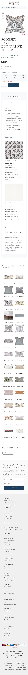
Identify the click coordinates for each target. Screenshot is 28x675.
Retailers (6, 575)
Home (3, 7)
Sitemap (6, 635)
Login (5, 602)
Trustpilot (14, 647)
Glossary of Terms (9, 617)
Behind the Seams (9, 593)
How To (6, 613)
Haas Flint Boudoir (19, 386)
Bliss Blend (22, 76)
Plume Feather (14, 76)
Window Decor (8, 545)
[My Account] (24, 3)
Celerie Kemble (8, 516)
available (17, 129)
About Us (6, 566)
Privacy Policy (11, 474)
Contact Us (7, 569)
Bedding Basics (8, 553)
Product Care (7, 611)
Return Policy (7, 629)
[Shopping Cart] (25, 3)
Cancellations (7, 620)
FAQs (5, 615)
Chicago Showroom (9, 578)
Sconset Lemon (13, 55)
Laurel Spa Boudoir (8, 386)
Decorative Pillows (11, 7)
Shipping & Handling (9, 626)
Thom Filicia (7, 514)
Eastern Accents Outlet (10, 523)
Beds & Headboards (9, 549)
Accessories (7, 542)
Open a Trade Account (10, 604)
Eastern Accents (8, 500)
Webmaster (7, 633)
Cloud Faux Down (5, 77)
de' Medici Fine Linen (9, 503)
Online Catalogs (8, 587)
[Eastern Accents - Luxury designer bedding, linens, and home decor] (14, 2)
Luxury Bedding (8, 538)
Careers (6, 622)
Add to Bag (14, 85)
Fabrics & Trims (8, 556)
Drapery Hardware (9, 547)
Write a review (8, 453)
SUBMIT (14, 488)
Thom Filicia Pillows (7, 57)
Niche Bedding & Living (10, 505)
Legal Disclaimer (8, 631)
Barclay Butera (8, 511)
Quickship (6, 560)
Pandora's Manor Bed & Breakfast (13, 529)
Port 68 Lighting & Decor (11, 527)
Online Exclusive (8, 558)
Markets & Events (8, 580)
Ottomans (7, 551)
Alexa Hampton (8, 518)
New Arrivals (7, 536)
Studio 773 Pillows (9, 507)
